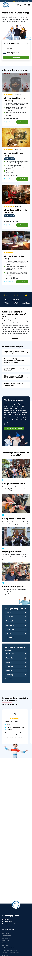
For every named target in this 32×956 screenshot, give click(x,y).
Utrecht (9, 662)
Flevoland (9, 617)
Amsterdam (10, 654)
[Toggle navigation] (29, 5)
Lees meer (15, 338)
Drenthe (9, 612)
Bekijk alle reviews (8, 704)
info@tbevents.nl (9, 924)
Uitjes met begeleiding (9, 950)
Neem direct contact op (14, 428)
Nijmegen (9, 666)
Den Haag (9, 675)
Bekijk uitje (7, 122)
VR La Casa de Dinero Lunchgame (18, 727)
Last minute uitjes (8, 947)
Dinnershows (6, 938)
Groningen (10, 629)
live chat (7, 412)
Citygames (5, 933)
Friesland (9, 621)
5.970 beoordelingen (25, 1)
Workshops (5, 940)
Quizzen (4, 943)
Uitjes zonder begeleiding (10, 952)
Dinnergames (6, 935)
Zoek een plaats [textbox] (13, 43)
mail (14, 412)
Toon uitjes (16, 57)
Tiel (8, 724)
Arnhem (9, 670)
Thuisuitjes (5, 945)
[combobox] (16, 43)
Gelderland (10, 625)
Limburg (9, 633)
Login (20, 5)
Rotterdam (10, 658)
